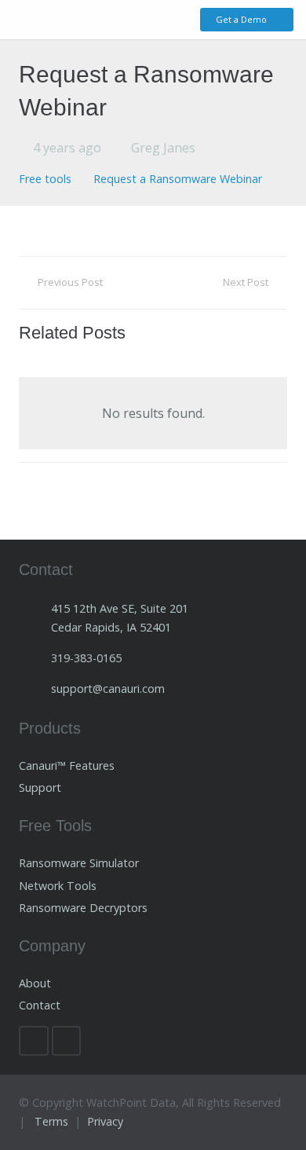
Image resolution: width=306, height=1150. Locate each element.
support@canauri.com (108, 688)
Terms (51, 1121)
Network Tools (58, 885)
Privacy (105, 1121)
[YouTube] (67, 1041)
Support (41, 787)
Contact (39, 1005)
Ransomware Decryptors (83, 907)
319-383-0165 (86, 657)
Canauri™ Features (67, 765)
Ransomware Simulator (79, 862)
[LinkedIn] (34, 1041)
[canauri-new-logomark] (67, 20)
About (35, 983)
